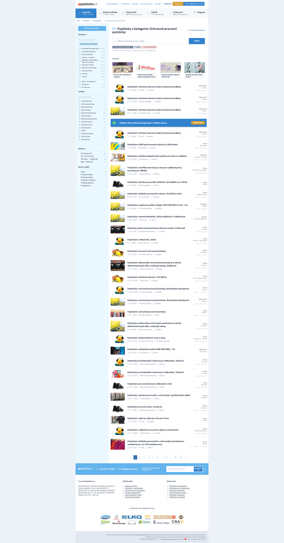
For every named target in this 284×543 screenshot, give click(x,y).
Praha (142, 90)
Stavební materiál (163, 341)
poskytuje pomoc (170, 539)
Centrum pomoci (146, 3)
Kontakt (158, 3)
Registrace (178, 3)
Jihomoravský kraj (146, 269)
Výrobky (151, 90)
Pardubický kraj (145, 113)
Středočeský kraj (146, 208)
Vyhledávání (97, 21)
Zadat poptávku (194, 3)
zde (204, 537)
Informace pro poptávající (135, 490)
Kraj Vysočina (145, 197)
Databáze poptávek (177, 490)
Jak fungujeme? (112, 3)
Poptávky (86, 21)
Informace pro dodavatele (179, 488)
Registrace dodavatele (178, 486)
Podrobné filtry (93, 28)
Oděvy (156, 185)
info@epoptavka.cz (129, 468)
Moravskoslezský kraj (147, 231)
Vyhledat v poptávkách (134, 488)
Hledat (197, 41)
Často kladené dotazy (177, 493)
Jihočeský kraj (146, 399)
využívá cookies (141, 535)
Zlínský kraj (143, 148)
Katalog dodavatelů (132, 493)
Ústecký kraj (144, 352)
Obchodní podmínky (132, 497)
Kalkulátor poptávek (177, 497)
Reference (126, 3)
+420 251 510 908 (106, 468)
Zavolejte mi (198, 469)
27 (181, 457)
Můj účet (168, 3)
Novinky (135, 3)
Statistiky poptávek (197, 30)
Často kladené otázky (133, 495)
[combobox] (152, 41)
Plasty (153, 148)
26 (175, 457)
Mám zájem (198, 123)
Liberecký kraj (145, 174)
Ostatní (154, 159)
